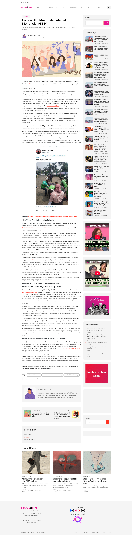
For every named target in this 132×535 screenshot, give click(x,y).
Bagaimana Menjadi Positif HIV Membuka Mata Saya (65, 480)
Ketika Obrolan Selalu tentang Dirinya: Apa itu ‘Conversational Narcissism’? (100, 194)
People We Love (73, 7)
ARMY (31, 84)
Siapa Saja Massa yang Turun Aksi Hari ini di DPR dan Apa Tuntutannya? (101, 119)
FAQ (110, 532)
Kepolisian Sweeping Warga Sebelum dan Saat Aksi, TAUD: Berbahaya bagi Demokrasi (101, 39)
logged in (27, 437)
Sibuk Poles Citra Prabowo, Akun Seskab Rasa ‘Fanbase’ (101, 168)
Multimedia (82, 7)
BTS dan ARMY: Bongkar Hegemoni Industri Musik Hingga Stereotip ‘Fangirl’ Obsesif (52, 216)
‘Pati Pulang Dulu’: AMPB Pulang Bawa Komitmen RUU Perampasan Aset (101, 111)
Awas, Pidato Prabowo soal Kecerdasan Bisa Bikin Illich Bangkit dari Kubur (101, 48)
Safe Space (50, 7)
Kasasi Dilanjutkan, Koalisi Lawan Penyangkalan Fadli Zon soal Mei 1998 (101, 92)
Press (104, 532)
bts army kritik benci (33, 375)
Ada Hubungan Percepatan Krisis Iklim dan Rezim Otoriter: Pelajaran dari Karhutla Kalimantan (101, 75)
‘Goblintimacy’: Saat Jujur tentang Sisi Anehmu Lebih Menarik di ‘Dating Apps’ (101, 203)
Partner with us (95, 532)
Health (24, 489)
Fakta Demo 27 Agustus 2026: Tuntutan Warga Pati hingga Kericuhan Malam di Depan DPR (101, 102)
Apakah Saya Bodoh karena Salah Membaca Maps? (100, 185)
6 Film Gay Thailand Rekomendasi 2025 (97, 342)
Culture (64, 7)
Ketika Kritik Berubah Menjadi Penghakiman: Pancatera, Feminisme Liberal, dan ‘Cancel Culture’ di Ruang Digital (100, 148)
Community (91, 7)
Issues (43, 7)
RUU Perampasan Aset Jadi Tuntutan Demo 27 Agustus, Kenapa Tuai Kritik (101, 84)
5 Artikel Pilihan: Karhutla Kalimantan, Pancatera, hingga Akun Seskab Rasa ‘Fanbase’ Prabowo (101, 65)
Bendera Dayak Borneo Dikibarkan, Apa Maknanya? (100, 212)
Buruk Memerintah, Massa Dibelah (101, 55)
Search (87, 18)
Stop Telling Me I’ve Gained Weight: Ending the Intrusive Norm (95, 481)
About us (77, 532)
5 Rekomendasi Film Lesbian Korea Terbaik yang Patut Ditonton (96, 329)
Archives (87, 418)
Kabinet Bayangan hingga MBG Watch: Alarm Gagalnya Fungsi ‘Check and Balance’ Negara (101, 159)
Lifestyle (58, 7)
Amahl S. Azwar (58, 476)
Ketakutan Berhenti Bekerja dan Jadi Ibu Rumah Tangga (40, 415)
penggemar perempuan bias (32, 379)
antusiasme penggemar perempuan (69, 348)
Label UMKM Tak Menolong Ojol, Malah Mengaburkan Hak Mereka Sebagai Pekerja (101, 129)
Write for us (85, 532)
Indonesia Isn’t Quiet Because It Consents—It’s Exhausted (101, 138)
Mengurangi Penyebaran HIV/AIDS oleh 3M (32, 480)
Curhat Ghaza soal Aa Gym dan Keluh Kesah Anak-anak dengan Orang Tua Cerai (62, 415)
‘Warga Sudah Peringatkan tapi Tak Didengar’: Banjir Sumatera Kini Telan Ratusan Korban (96, 336)
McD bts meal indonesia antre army (52, 375)
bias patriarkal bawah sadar (30, 292)
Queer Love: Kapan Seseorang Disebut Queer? (97, 353)
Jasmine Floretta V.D (34, 35)
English (98, 7)
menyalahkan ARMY (53, 106)
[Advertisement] (97, 401)
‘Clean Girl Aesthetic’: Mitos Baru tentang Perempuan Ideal (101, 176)
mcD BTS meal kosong (72, 375)
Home (38, 7)
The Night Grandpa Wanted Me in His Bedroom (96, 347)
